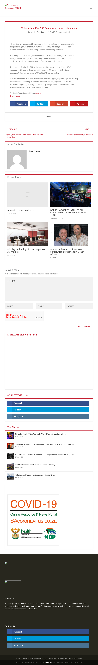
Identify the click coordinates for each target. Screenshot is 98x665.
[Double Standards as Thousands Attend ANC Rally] (10, 466)
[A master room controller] (27, 194)
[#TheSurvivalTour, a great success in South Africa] (10, 477)
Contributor (41, 32)
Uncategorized (64, 32)
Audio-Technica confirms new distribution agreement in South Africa (67, 252)
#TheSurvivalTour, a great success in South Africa (35, 475)
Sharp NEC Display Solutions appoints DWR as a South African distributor (44, 444)
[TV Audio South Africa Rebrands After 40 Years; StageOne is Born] (10, 435)
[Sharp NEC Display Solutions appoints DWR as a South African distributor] (10, 446)
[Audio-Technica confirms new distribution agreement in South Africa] (70, 234)
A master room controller (20, 210)
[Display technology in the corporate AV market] (27, 234)
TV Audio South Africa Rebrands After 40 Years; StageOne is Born (40, 434)
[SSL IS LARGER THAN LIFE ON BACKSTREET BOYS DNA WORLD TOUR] (70, 194)
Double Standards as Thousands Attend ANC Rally (35, 465)
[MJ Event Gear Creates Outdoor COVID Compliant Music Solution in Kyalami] (10, 456)
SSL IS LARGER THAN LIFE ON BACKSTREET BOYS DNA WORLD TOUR (68, 212)
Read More (33, 609)
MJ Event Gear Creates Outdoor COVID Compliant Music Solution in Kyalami (45, 454)
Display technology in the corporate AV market (26, 250)
